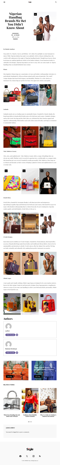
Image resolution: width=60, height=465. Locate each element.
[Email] (17, 335)
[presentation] (7, 405)
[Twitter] (27, 455)
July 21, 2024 (15, 37)
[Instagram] (33, 455)
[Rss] (40, 455)
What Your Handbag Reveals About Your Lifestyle (12, 415)
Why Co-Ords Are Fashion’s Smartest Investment (48, 415)
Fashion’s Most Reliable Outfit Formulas (30, 415)
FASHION (15, 39)
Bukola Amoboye (11, 349)
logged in (15, 432)
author (16, 35)
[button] (28, 421)
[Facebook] (20, 455)
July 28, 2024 (45, 372)
